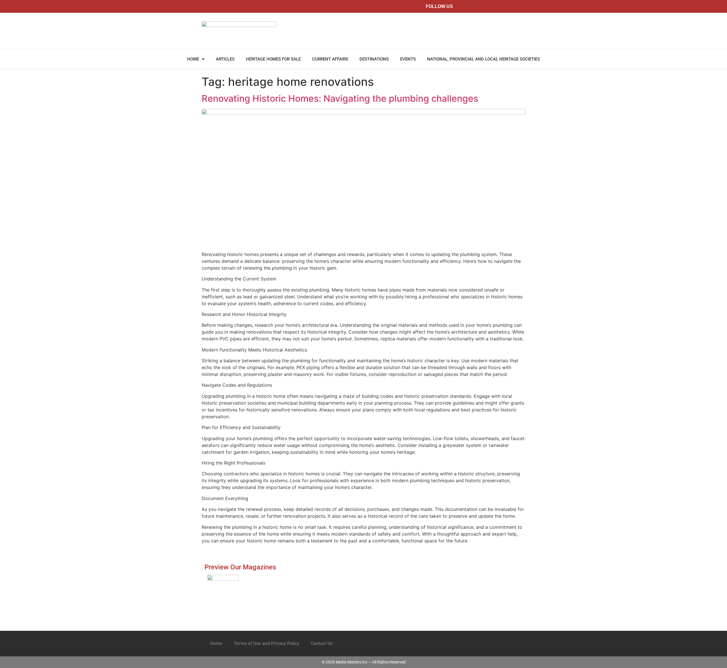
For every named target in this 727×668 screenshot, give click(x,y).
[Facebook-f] (459, 6)
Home (193, 59)
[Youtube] (510, 6)
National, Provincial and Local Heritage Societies (483, 59)
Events (408, 59)
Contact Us (322, 643)
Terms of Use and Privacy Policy (266, 643)
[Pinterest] (497, 6)
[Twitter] (472, 6)
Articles (225, 59)
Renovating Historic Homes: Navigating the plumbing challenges (340, 98)
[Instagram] (485, 6)
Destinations (374, 59)
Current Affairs (330, 59)
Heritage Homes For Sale (273, 59)
